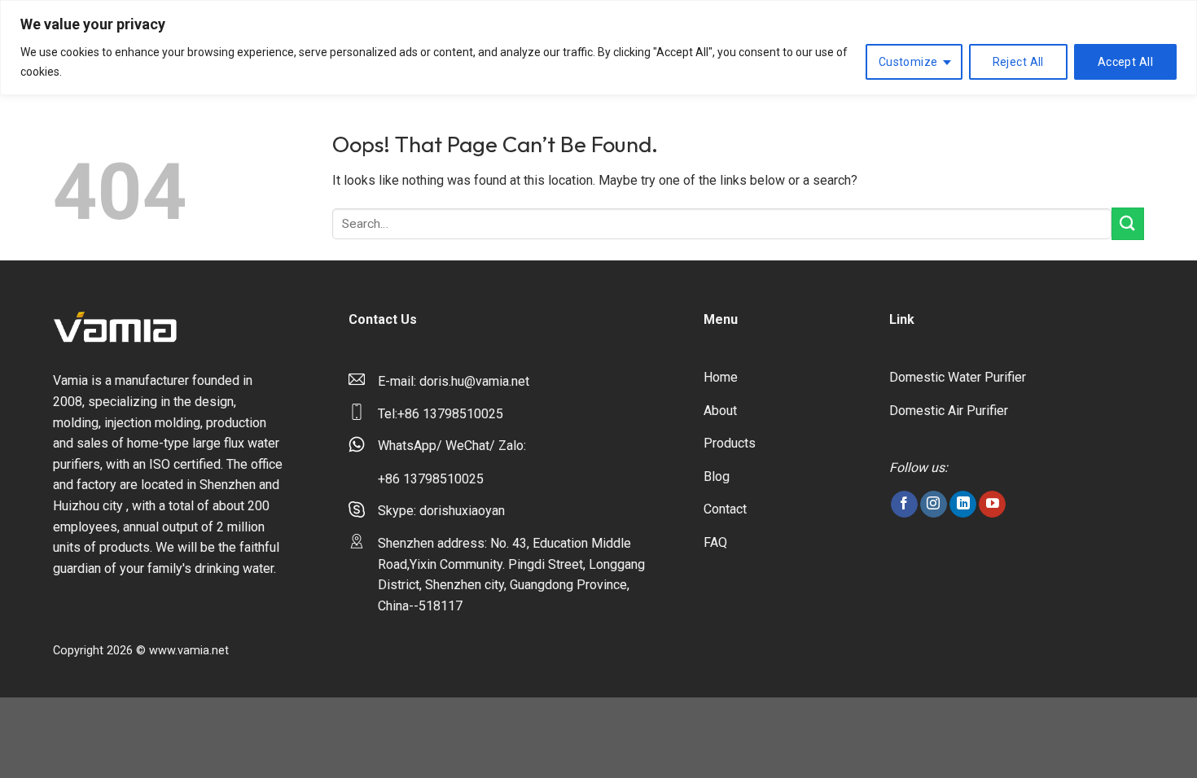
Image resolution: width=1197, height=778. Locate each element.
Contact (725, 509)
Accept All (1125, 61)
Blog (717, 476)
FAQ (715, 542)
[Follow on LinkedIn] (962, 504)
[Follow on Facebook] (904, 504)
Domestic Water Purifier (957, 377)
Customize (908, 61)
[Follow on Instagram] (933, 504)
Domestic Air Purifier (948, 410)
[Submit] (1128, 223)
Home (721, 377)
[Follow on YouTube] (992, 504)
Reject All (1018, 61)
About (720, 410)
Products (730, 443)
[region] (598, 47)
